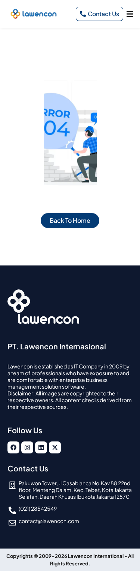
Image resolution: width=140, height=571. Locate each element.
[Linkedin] (41, 447)
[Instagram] (27, 447)
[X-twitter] (55, 447)
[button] (129, 13)
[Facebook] (13, 447)
